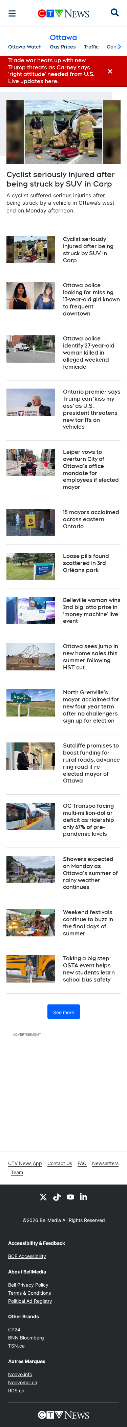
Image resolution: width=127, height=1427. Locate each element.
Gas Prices (63, 46)
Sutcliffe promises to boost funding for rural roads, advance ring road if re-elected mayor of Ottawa (91, 763)
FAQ (82, 1163)
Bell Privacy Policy (28, 1285)
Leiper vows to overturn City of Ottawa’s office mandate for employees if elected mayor (91, 469)
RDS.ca (16, 1390)
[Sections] (12, 13)
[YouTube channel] (70, 1197)
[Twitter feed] (43, 1197)
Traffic (91, 46)
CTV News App (25, 1163)
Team (17, 1172)
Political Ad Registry (30, 1301)
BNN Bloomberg (26, 1337)
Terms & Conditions (29, 1293)
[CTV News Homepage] (63, 13)
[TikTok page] (57, 1197)
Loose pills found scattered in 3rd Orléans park (86, 563)
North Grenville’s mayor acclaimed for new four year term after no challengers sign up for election (91, 706)
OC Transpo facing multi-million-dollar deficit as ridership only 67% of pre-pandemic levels (88, 820)
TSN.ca (16, 1346)
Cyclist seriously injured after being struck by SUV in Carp (60, 179)
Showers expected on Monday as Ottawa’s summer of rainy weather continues (90, 873)
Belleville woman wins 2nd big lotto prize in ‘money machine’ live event (92, 610)
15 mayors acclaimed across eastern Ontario (91, 519)
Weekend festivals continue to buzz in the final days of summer (88, 922)
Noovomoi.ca (22, 1382)
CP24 (14, 1329)
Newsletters (105, 1163)
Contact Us (59, 1163)
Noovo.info (20, 1374)
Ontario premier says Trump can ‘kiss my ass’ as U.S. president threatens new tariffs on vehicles (92, 409)
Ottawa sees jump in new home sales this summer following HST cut (90, 656)
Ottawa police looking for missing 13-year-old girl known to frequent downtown (91, 299)
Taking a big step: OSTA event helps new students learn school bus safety (89, 969)
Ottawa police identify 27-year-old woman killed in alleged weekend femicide (88, 352)
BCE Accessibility (27, 1256)
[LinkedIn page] (84, 1197)
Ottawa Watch (25, 46)
